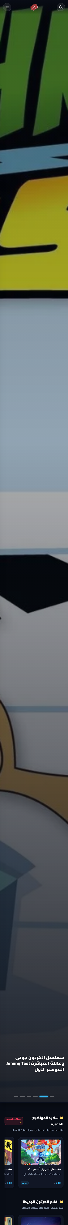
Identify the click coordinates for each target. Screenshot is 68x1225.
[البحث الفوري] (61, 7)
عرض (24, 1183)
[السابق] (58, 1162)
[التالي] (10, 1162)
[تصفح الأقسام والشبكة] (7, 7)
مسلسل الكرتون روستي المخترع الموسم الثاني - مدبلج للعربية (38, 1063)
